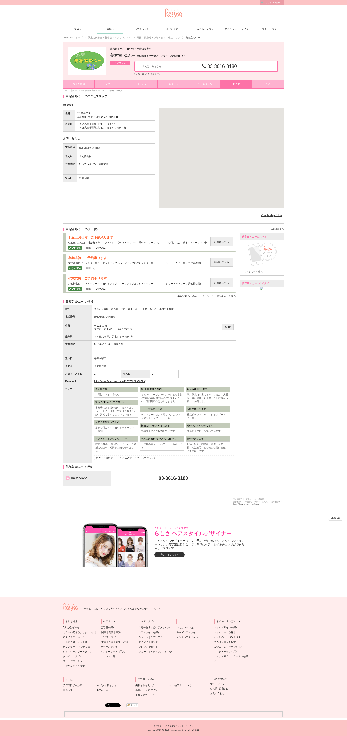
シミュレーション (186, 627)
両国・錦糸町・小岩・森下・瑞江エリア (158, 37)
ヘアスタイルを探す (149, 632)
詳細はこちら (221, 241)
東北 (113, 637)
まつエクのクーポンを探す (228, 646)
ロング (154, 642)
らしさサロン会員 (272, 2)
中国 (103, 642)
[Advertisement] (173, 582)
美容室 (110, 29)
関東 (103, 632)
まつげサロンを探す (225, 642)
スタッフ (173, 84)
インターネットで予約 (113, 651)
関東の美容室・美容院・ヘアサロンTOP (109, 37)
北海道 (105, 637)
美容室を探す (108, 627)
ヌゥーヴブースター (74, 661)
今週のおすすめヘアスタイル (154, 627)
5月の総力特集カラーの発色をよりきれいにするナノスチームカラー (80, 632)
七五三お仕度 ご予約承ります (90, 237)
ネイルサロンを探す (225, 632)
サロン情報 (79, 84)
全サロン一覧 (108, 656)
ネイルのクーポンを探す (227, 637)
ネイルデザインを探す (226, 627)
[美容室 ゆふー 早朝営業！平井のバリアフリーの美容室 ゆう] (87, 61)
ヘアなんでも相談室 (74, 666)
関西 (111, 632)
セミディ (143, 642)
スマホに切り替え (253, 271)
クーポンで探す (109, 646)
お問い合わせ (216, 693)
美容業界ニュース (145, 695)
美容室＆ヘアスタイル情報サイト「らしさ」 (173, 726)
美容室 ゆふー (148, 55)
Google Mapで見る (271, 215)
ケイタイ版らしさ (106, 685)
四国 (111, 642)
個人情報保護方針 (219, 688)
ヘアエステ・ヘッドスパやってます (139, 457)
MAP (228, 327)
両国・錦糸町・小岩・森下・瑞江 (122, 309)
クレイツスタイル (72, 656)
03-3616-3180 (221, 66)
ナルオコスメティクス (75, 642)
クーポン (142, 84)
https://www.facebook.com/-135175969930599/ (119, 381)
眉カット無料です (105, 457)
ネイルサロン (173, 29)
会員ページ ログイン (146, 690)
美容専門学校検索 (72, 685)
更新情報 (68, 690)
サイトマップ (216, 683)
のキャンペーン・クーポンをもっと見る (206, 296)
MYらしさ (102, 690)
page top (335, 517)
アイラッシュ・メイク (237, 29)
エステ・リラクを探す (226, 651)
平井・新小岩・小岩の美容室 (158, 309)
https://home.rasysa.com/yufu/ (246, 504)
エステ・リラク (268, 29)
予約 (268, 84)
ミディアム (157, 637)
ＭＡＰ (236, 84)
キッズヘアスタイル (187, 632)
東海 (118, 632)
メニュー (110, 84)
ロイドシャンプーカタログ (77, 651)
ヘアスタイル (142, 29)
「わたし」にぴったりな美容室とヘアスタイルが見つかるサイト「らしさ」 (122, 608)
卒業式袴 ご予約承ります (87, 258)
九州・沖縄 (122, 642)
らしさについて (217, 679)
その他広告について (180, 685)
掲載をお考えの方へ (146, 685)
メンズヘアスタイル (187, 637)
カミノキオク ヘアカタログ (78, 646)
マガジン (79, 29)
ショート (143, 637)
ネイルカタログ (205, 29)
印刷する (279, 229)
